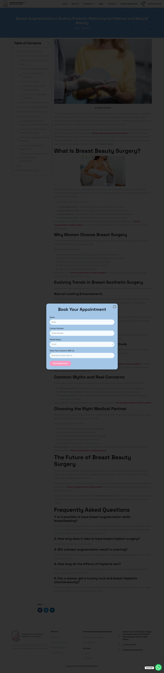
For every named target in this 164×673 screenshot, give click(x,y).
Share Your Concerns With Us (62, 351)
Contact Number (57, 328)
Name (52, 317)
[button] (114, 306)
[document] (82, 336)
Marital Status (55, 340)
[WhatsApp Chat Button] (158, 667)
